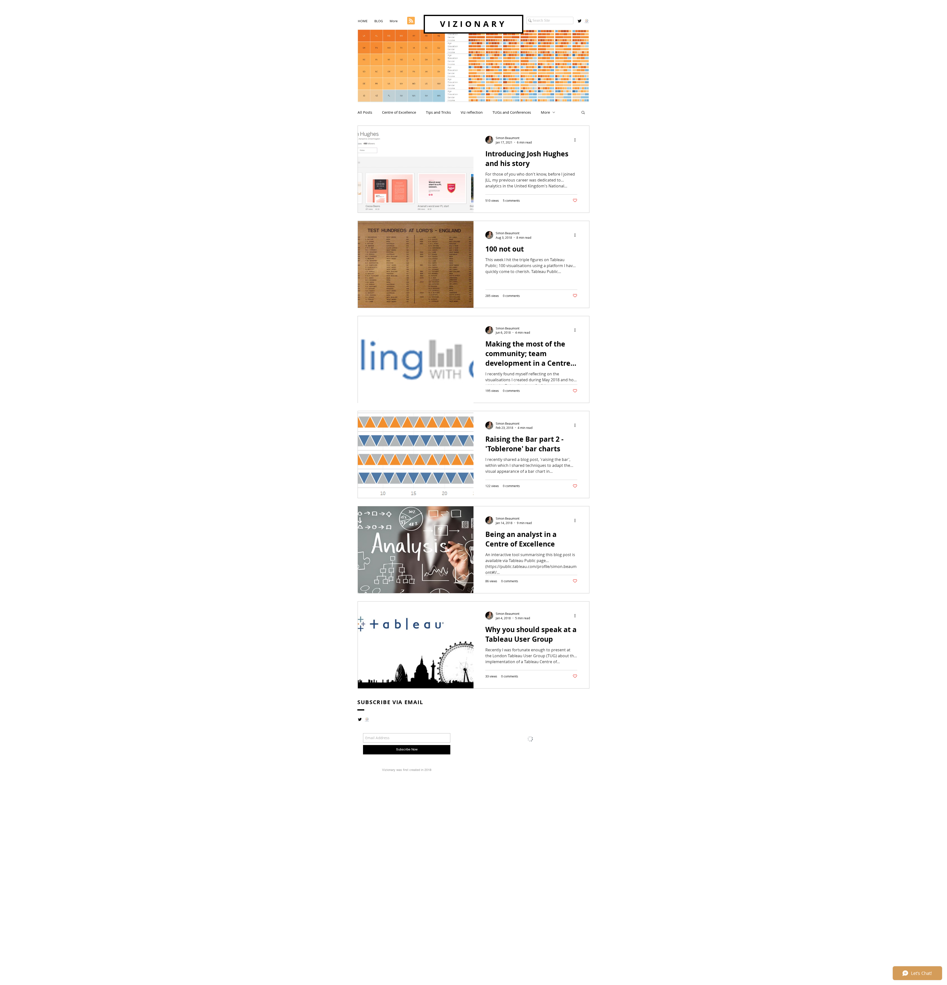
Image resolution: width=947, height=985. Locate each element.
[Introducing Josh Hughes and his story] (416, 169)
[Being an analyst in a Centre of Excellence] (416, 549)
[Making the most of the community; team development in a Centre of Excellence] (416, 359)
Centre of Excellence (399, 112)
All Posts (365, 112)
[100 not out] (416, 264)
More (545, 112)
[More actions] (577, 140)
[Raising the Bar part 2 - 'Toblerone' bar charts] (416, 454)
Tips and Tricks (438, 112)
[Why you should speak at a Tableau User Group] (416, 645)
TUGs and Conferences (511, 112)
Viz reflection (472, 112)
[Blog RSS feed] (411, 21)
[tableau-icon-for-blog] (586, 20)
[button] (583, 112)
